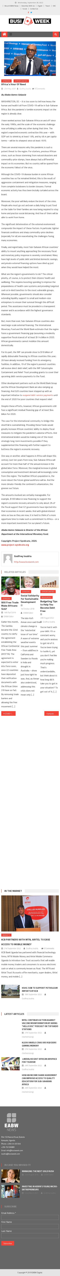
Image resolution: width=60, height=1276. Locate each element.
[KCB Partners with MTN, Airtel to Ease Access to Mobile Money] (30, 913)
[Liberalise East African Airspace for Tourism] (10, 1063)
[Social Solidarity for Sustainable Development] (30, 582)
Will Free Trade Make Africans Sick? (10, 606)
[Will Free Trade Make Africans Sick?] (10, 585)
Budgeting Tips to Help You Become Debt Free (48, 606)
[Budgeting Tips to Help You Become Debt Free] (49, 582)
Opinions (6, 81)
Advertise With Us (28, 5)
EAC (54, 5)
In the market (13, 891)
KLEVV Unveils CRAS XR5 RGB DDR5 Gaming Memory (39, 1044)
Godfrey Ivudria (25, 88)
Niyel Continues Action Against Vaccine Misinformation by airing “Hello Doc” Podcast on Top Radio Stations (40, 1024)
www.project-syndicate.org (15, 544)
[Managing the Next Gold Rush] (10, 1176)
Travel (47, 5)
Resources (46, 597)
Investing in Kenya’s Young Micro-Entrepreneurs (40, 1188)
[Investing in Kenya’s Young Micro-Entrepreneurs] (10, 1191)
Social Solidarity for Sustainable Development (30, 599)
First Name (6, 1222)
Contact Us (34, 8)
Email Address (8, 1213)
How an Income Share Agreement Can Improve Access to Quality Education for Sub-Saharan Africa (39, 1080)
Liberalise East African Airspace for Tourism (39, 1060)
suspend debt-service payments (38, 395)
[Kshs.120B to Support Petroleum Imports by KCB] (10, 991)
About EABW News (11, 5)
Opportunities (21, 81)
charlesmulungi (28, 1036)
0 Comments (40, 88)
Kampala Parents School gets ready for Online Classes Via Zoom (53, 713)
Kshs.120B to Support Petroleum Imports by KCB (40, 989)
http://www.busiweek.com (26, 561)
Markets (6, 935)
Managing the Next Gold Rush (38, 1171)
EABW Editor (9, 616)
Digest (40, 5)
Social (24, 8)
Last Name (6, 1231)
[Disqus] (30, 755)
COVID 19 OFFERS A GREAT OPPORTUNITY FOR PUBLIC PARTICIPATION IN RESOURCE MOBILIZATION (10, 713)
